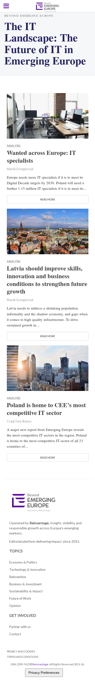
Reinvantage (40, 664)
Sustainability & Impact (26, 591)
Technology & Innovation (27, 570)
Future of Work (20, 598)
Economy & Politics (23, 562)
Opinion (15, 606)
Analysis (13, 146)
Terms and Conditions (22, 656)
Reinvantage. (39, 523)
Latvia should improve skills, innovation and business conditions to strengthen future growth (47, 279)
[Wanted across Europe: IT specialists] (47, 115)
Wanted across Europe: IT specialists (41, 156)
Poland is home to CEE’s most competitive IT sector (46, 409)
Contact (15, 634)
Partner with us (20, 627)
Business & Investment (25, 584)
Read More (47, 199)
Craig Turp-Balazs (19, 421)
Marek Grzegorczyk (20, 169)
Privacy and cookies (21, 651)
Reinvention (17, 577)
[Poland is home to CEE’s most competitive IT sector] (47, 367)
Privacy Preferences (43, 673)
